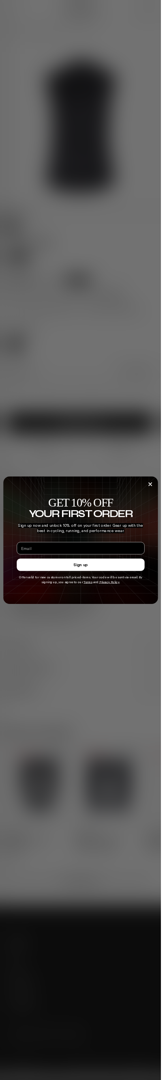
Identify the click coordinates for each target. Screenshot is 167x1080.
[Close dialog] (150, 484)
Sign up (80, 564)
